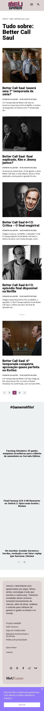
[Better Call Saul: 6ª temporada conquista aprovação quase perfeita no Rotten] (22, 338)
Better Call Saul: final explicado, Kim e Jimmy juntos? (19, 160)
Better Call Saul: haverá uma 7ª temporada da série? (19, 91)
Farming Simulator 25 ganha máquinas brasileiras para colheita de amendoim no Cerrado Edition (22, 453)
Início (5, 19)
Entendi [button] (22, 705)
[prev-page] (4, 393)
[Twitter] (17, 668)
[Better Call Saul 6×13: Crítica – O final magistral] (22, 199)
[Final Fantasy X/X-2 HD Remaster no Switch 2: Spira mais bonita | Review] (22, 479)
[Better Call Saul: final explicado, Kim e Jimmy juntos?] (22, 133)
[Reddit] (29, 668)
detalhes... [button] (8, 698)
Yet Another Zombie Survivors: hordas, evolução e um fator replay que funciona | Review (22, 553)
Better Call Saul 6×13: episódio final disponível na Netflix (20, 288)
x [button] (42, 689)
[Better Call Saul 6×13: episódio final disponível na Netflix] (22, 262)
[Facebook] (23, 668)
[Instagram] (11, 668)
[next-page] (24, 393)
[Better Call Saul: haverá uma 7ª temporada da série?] (22, 65)
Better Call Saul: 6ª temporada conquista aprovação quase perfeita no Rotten (20, 365)
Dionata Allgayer (10, 99)
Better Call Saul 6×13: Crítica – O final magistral (20, 223)
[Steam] (35, 668)
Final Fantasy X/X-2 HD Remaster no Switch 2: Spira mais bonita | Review (22, 503)
